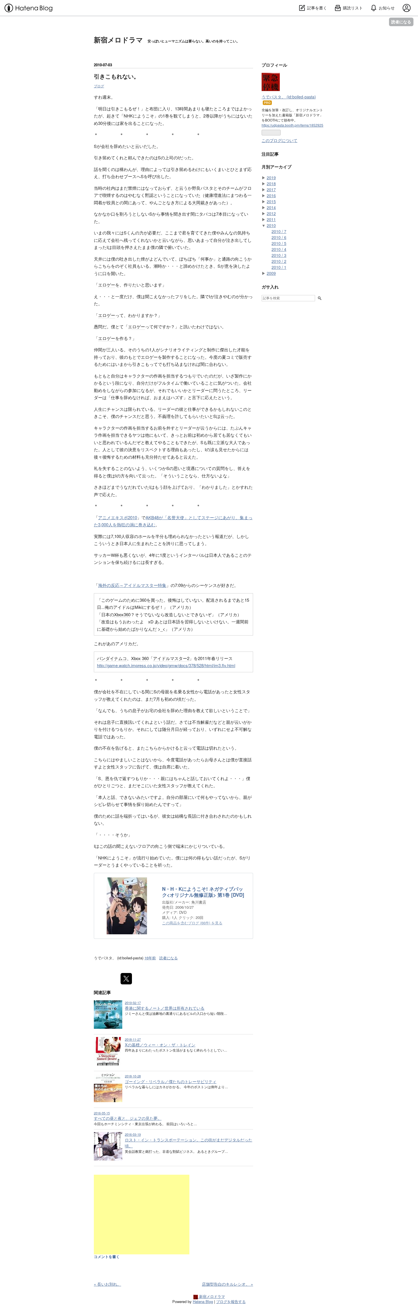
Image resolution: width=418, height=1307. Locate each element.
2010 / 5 (279, 243)
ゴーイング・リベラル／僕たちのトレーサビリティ (170, 1081)
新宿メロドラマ (118, 39)
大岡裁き (200, 202)
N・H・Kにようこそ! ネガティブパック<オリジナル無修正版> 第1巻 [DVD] (203, 892)
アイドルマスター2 (171, 658)
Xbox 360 (140, 658)
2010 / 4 (279, 249)
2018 (271, 183)
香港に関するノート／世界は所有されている (164, 1008)
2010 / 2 (279, 261)
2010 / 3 (279, 255)
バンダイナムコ (112, 658)
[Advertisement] (141, 1214)
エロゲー (106, 285)
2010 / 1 (279, 267)
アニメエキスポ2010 (117, 517)
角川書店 (198, 902)
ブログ (99, 85)
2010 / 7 (279, 231)
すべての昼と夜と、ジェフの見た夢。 (128, 1118)
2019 (271, 177)
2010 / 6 (279, 237)
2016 (271, 195)
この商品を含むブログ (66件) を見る (192, 922)
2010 (271, 225)
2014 (271, 207)
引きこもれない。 (116, 76)
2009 (271, 273)
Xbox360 (122, 614)
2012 (271, 213)
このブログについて (279, 140)
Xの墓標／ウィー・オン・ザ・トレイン (160, 1045)
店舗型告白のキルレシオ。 (227, 1284)
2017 (271, 189)
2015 (271, 201)
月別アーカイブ (276, 167)
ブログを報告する (231, 1301)
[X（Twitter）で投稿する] (126, 978)
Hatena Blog (203, 1301)
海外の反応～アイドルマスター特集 (132, 585)
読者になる (401, 21)
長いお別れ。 (107, 1284)
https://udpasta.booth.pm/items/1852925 (292, 125)
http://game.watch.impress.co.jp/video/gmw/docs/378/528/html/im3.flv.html (166, 665)
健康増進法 (215, 195)
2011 (271, 219)
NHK (128, 116)
